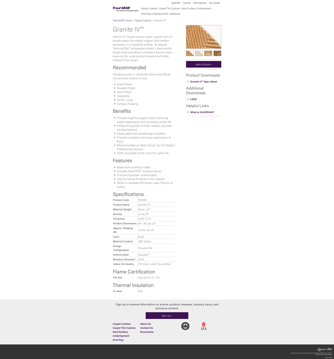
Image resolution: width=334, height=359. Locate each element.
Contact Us (146, 327)
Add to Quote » (203, 64)
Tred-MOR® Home (122, 20)
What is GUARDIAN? (202, 112)
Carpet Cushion (149, 8)
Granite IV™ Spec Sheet (203, 81)
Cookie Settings (328, 357)
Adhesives (174, 13)
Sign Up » (167, 315)
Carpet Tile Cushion (169, 8)
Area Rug (118, 339)
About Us (145, 323)
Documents (147, 331)
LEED (193, 99)
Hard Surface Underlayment (196, 8)
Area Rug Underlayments (154, 13)
